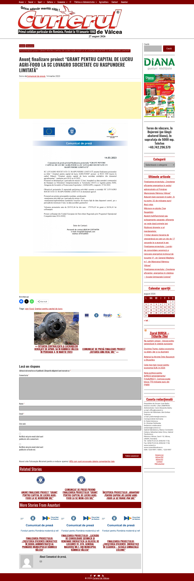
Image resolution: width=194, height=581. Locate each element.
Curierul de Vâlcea (101, 578)
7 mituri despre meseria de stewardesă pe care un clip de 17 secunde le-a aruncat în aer (159, 239)
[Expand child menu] (25, 2)
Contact (115, 2)
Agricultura (103, 2)
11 (151, 307)
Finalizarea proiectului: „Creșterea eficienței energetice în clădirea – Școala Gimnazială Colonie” (121, 545)
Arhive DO (159, 459)
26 (156, 313)
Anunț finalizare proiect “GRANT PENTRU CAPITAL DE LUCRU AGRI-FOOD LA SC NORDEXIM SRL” (39, 495)
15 (169, 307)
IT (70, 2)
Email (21, 414)
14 (165, 307)
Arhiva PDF (159, 457)
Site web (22, 424)
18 (151, 310)
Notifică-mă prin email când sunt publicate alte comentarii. (31, 437)
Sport (40, 2)
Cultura (50, 2)
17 (146, 310)
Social (30, 2)
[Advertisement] (80, 100)
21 (165, 310)
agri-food (29, 308)
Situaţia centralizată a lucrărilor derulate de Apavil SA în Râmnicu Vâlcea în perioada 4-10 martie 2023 (56, 349)
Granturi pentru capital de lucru (48, 308)
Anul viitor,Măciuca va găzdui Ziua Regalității (155, 208)
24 (146, 313)
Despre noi (159, 455)
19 (156, 310)
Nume (22, 404)
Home (22, 46)
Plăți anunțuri (159, 464)
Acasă (21, 2)
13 (161, 307)
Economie (61, 2)
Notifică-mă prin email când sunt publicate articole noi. (31, 448)
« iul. (146, 320)
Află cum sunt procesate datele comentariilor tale (92, 461)
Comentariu (24, 375)
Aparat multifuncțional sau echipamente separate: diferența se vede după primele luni (159, 220)
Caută (146, 44)
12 (156, 307)
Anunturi (124, 2)
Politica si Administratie (84, 2)
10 (146, 307)
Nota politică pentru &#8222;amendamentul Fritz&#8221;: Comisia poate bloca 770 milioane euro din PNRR (157, 379)
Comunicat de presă (36, 76)
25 (151, 313)
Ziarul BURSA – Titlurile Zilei (159, 334)
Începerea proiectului (121, 495)
